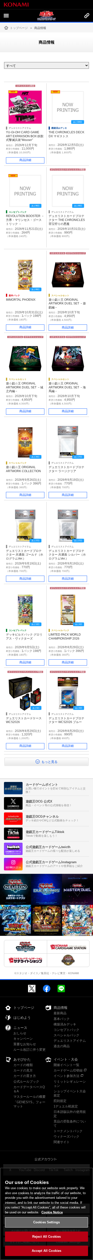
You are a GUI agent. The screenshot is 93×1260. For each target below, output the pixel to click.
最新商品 (60, 1013)
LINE (61, 988)
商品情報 (60, 1008)
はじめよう (22, 1017)
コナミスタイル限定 (25, 86)
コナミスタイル (57, 253)
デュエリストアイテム (70, 1041)
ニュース (20, 1028)
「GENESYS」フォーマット (29, 1104)
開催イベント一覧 (66, 1065)
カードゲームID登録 (68, 1070)
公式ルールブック (26, 1081)
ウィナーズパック (66, 1136)
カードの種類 (23, 1065)
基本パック (62, 1019)
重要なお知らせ (24, 1044)
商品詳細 (25, 160)
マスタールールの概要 (29, 1097)
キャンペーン (23, 1039)
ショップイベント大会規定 (70, 1093)
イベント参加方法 (66, 1076)
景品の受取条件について (70, 1123)
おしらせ (19, 1033)
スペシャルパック (66, 1035)
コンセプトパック (66, 1030)
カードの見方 (23, 1070)
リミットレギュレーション (70, 1084)
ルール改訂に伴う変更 (29, 1049)
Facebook (46, 988)
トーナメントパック (68, 1131)
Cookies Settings (46, 1222)
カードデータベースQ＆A (29, 1089)
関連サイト (62, 1142)
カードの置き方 (24, 1076)
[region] (46, 1214)
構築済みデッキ (65, 1024)
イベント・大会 (66, 1059)
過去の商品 (62, 1046)
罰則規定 (60, 1101)
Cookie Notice (52, 1212)
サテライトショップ (76, 253)
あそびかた (22, 1059)
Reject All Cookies (46, 1236)
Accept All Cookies (46, 1251)
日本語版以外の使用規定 (70, 1114)
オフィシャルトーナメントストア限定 (68, 169)
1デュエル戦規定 (66, 1106)
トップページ (19, 28)
